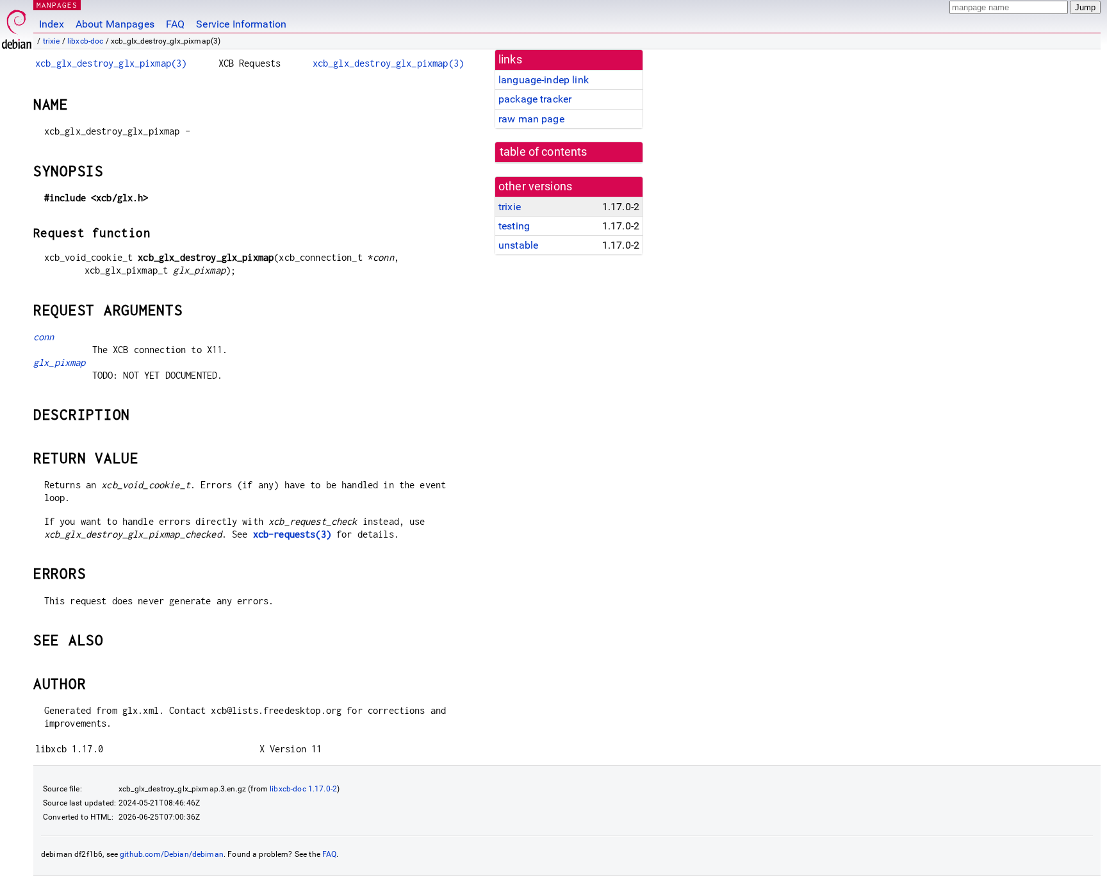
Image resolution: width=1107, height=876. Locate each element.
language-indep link (543, 80)
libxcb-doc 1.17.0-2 (303, 788)
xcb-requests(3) (292, 534)
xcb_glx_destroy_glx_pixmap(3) (110, 63)
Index (51, 24)
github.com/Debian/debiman (172, 854)
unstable (518, 245)
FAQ (175, 24)
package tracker (534, 99)
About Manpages (115, 24)
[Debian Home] (17, 26)
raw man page (531, 119)
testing (514, 226)
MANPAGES (57, 5)
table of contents (543, 151)
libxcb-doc (85, 41)
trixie (51, 41)
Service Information (241, 24)
